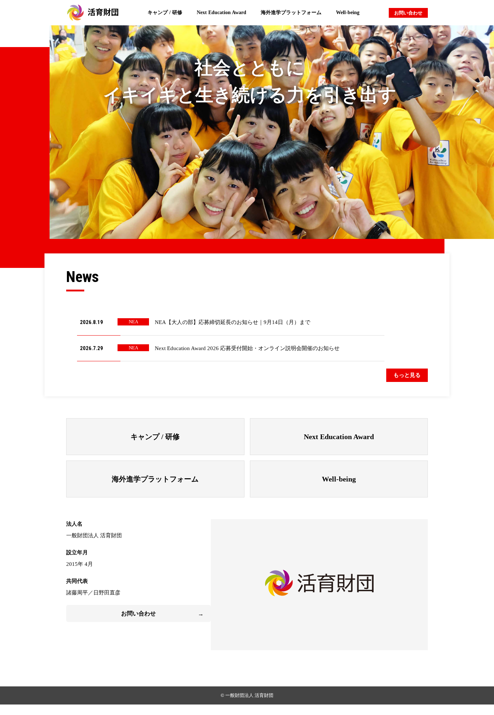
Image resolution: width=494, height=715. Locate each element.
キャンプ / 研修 (165, 12)
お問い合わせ (408, 13)
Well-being (347, 12)
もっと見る (407, 375)
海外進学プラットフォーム (291, 12)
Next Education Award (221, 12)
